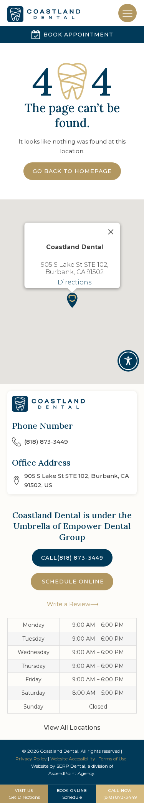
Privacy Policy (31, 759)
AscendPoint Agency (71, 773)
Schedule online (72, 581)
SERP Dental (70, 766)
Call (72, 557)
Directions (74, 282)
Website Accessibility (72, 759)
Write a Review (67, 604)
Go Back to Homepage (72, 171)
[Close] (110, 232)
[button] (72, 300)
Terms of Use (112, 759)
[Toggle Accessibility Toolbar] (128, 361)
